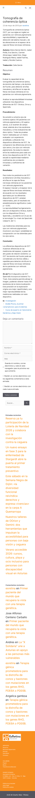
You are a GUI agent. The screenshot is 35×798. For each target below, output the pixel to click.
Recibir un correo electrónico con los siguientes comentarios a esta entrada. (17, 378)
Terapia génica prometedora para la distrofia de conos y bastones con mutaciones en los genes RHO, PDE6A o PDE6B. (17, 711)
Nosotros (5, 747)
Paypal (5, 763)
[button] (26, 8)
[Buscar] (26, 403)
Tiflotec (25, 795)
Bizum (4, 765)
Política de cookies (8, 787)
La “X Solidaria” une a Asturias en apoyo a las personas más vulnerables (17, 650)
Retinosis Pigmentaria (9, 749)
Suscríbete (6, 753)
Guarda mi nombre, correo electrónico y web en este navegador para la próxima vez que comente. (17, 367)
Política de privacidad (9, 783)
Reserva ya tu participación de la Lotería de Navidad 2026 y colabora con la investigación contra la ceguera (17, 430)
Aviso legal (6, 785)
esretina (10, 588)
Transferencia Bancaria (9, 767)
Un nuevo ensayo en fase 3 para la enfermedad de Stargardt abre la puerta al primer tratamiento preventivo (16, 459)
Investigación (11, 301)
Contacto (5, 755)
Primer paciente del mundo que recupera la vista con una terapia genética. (17, 629)
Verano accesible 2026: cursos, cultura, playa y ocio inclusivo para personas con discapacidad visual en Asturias (17, 561)
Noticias (5, 751)
